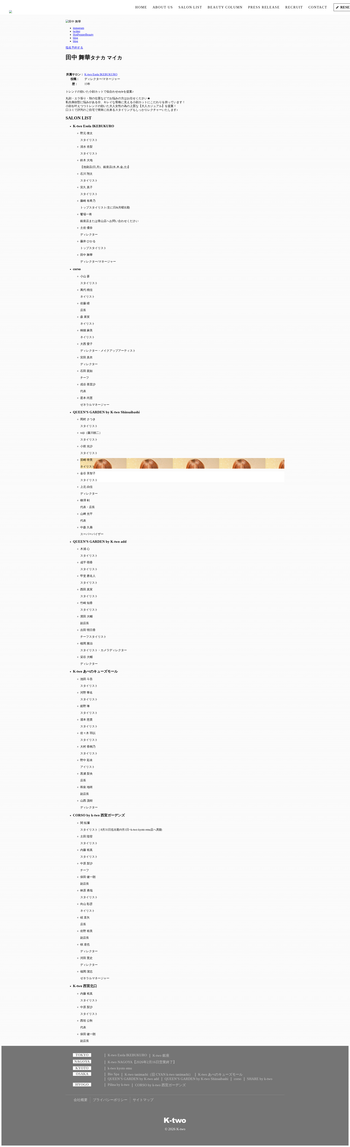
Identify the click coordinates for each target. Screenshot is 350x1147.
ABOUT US (163, 7)
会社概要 (81, 1100)
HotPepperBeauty (83, 34)
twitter (76, 31)
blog (75, 37)
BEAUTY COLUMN (225, 7)
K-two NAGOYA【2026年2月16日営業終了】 (142, 1062)
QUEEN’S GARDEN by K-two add (133, 1079)
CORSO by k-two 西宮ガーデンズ (160, 1085)
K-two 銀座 (161, 1055)
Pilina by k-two (118, 1085)
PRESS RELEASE (264, 7)
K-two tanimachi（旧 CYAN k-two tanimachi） (158, 1074)
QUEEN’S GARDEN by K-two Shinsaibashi (196, 1079)
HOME (141, 7)
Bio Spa (113, 1074)
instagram (78, 28)
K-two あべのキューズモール (220, 1074)
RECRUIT (294, 7)
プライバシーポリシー (110, 1100)
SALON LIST (190, 7)
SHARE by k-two (259, 1079)
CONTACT (317, 7)
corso (237, 1079)
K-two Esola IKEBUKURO (100, 74)
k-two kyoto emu (120, 1068)
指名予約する (74, 47)
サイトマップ (143, 1100)
